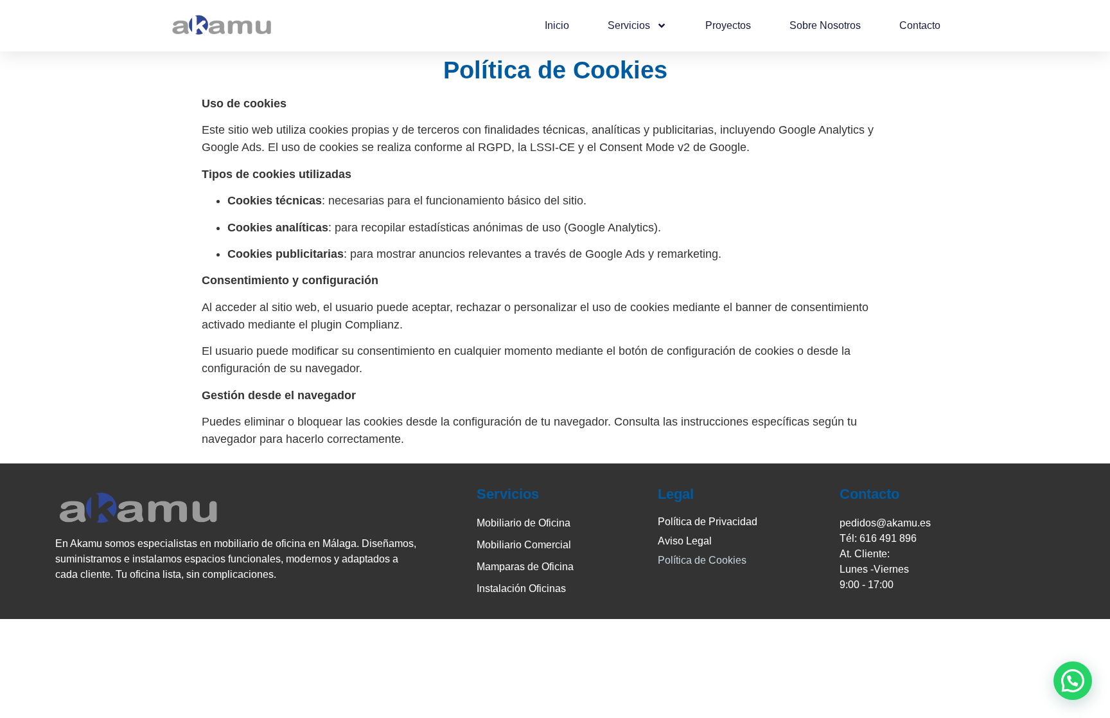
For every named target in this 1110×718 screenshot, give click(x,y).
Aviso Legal (685, 540)
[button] (1072, 680)
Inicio (557, 25)
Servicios (629, 25)
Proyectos (728, 25)
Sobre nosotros (825, 25)
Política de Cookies (702, 560)
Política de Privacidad (707, 521)
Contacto (919, 25)
